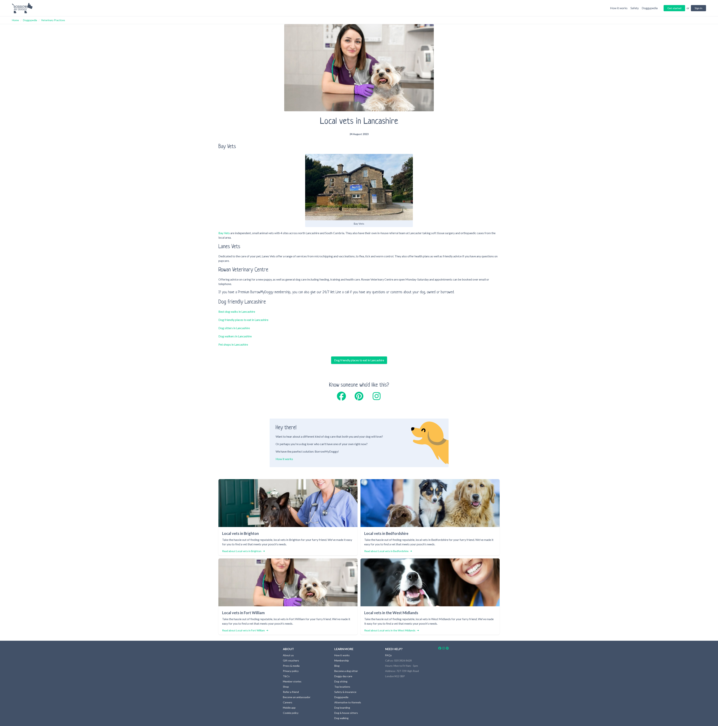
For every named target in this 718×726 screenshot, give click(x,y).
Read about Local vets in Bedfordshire (386, 551)
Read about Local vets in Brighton (241, 551)
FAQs (388, 655)
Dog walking (341, 718)
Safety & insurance (345, 691)
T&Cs (286, 676)
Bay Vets (224, 233)
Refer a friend (291, 691)
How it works (284, 459)
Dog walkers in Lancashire (235, 336)
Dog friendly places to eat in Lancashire (243, 319)
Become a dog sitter (346, 671)
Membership (341, 660)
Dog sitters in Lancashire (234, 328)
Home (15, 20)
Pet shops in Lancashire (233, 344)
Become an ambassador (296, 697)
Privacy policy (291, 671)
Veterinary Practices (53, 20)
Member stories (292, 681)
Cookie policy (290, 712)
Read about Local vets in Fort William (243, 630)
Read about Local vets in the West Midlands (389, 630)
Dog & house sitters (346, 712)
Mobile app (289, 707)
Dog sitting (340, 681)
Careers (287, 702)
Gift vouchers (291, 660)
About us (288, 655)
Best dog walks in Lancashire (236, 311)
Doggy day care (343, 676)
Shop (286, 686)
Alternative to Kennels (347, 702)
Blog (337, 665)
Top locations (342, 686)
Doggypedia (30, 20)
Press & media (291, 665)
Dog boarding (342, 707)
